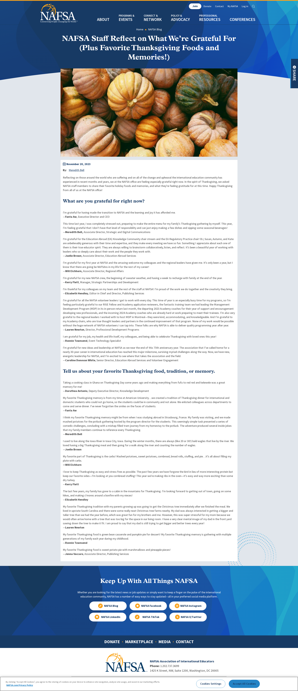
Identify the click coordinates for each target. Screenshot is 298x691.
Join (195, 6)
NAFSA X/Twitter (191, 617)
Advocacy (180, 19)
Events (125, 19)
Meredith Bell (76, 170)
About (103, 19)
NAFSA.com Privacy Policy (19, 685)
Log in (245, 6)
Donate (207, 6)
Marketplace (139, 642)
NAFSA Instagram (190, 606)
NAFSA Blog (155, 29)
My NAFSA (233, 6)
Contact (219, 6)
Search (253, 6)
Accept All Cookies (244, 684)
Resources (209, 19)
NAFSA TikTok (150, 617)
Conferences (242, 19)
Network (153, 19)
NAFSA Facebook (151, 606)
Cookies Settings (210, 684)
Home (139, 29)
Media (164, 642)
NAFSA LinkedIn (110, 617)
